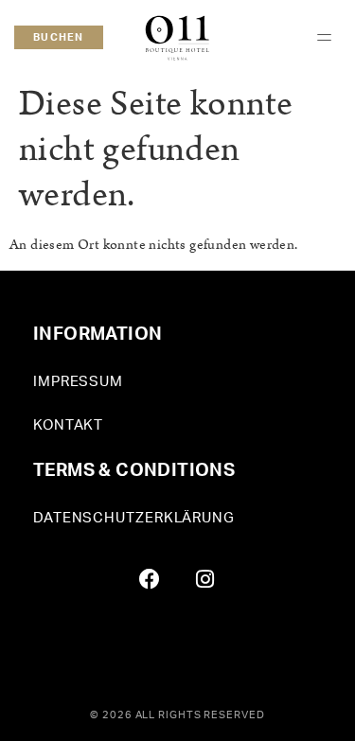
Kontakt (68, 425)
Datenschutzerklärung (134, 518)
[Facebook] (149, 579)
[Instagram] (205, 579)
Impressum (78, 382)
